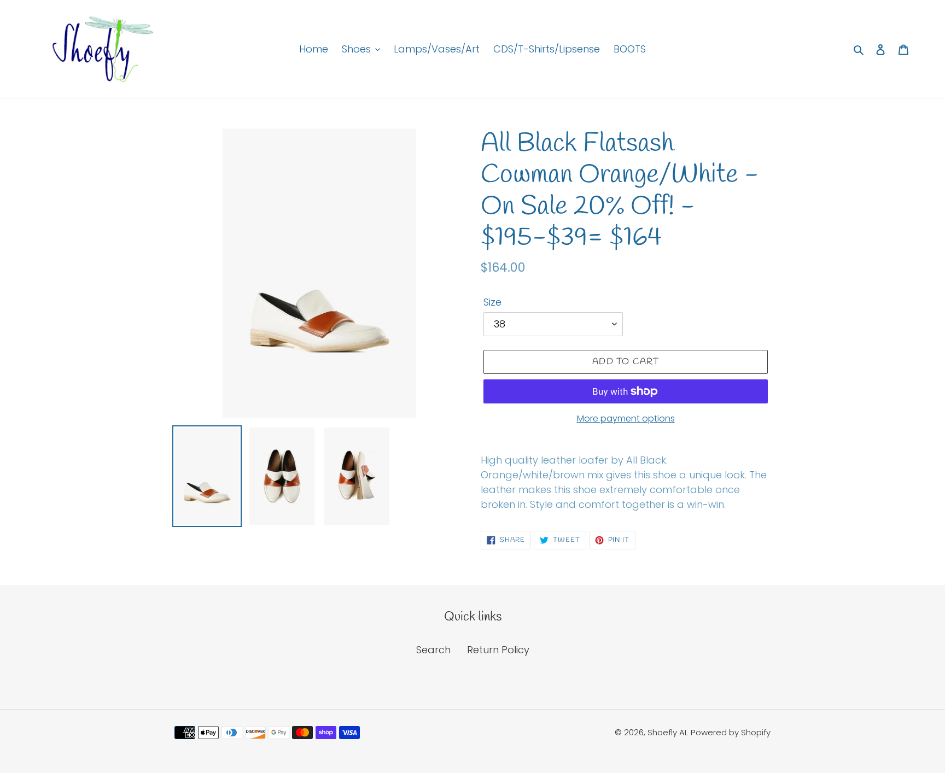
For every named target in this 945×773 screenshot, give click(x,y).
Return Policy (498, 650)
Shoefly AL (668, 732)
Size (492, 302)
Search (433, 650)
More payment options (626, 418)
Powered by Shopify (731, 732)
